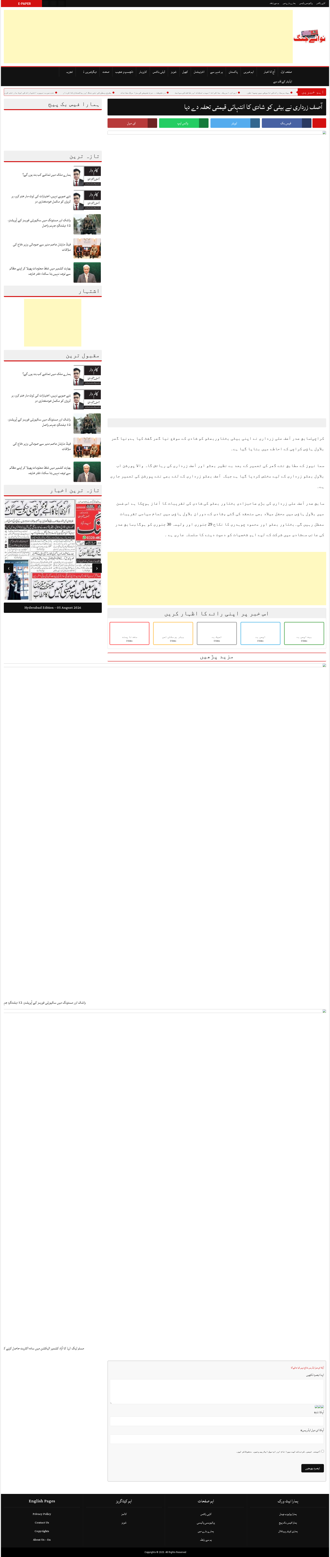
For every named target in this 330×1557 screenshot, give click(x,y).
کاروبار (143, 72)
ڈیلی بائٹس (159, 72)
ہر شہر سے (216, 72)
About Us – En (42, 1540)
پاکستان (233, 72)
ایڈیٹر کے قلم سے (282, 81)
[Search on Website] (46, 3)
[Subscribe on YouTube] (62, 3)
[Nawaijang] (309, 37)
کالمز (124, 1514)
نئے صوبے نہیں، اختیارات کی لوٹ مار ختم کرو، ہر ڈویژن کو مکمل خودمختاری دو (41, 199)
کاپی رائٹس (320, 3)
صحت (106, 72)
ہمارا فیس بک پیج (288, 1522)
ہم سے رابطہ (274, 3)
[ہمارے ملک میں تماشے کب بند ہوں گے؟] (87, 176)
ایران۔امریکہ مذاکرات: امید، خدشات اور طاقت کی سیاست (232, 92)
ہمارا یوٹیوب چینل (288, 1514)
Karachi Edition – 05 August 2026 (52, 608)
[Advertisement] (118, 36)
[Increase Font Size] (119, 422)
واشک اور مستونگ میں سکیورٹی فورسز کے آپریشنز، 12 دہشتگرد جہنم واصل (39, 223)
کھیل (185, 72)
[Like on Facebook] (54, 3)
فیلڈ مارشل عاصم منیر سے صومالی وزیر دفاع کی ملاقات (42, 247)
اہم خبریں (249, 72)
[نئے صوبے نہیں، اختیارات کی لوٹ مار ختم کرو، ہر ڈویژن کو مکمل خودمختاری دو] (87, 200)
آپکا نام (319, 1412)
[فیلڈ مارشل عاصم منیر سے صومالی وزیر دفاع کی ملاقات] (87, 248)
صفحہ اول (286, 72)
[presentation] (97, 568)
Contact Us (42, 1522)
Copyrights (42, 1531)
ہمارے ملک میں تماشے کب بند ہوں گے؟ (47, 174)
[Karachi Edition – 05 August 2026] (53, 550)
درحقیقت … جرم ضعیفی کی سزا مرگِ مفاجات (169, 92)
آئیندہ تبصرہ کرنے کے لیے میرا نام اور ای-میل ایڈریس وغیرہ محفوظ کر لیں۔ (278, 1451)
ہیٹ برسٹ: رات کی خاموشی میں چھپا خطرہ (294, 92)
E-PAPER (24, 4)
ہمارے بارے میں (289, 3)
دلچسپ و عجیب (124, 72)
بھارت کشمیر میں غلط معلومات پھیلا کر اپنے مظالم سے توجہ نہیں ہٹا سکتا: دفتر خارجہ (40, 271)
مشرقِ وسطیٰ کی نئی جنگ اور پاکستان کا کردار (113, 92)
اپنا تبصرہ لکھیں (315, 1375)
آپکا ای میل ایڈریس (312, 1430)
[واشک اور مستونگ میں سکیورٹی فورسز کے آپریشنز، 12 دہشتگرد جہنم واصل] (87, 224)
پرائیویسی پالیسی (306, 3)
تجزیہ (69, 72)
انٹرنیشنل (199, 72)
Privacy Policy (42, 1514)
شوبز (173, 72)
